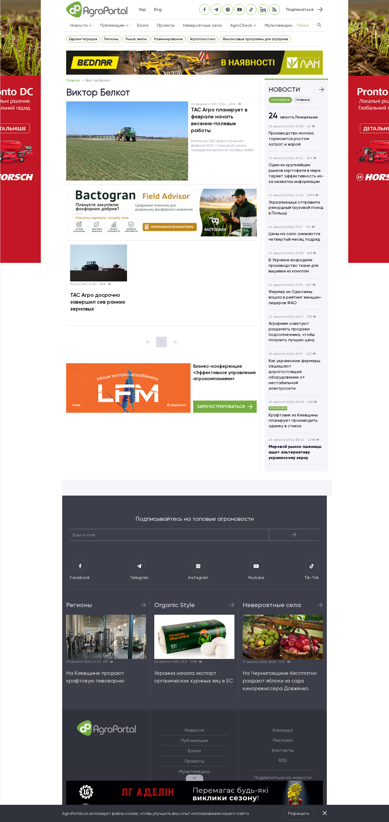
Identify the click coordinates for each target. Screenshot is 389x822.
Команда (283, 730)
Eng (158, 9)
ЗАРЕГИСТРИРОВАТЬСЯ (221, 406)
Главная (73, 80)
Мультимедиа (278, 25)
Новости (194, 730)
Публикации (194, 740)
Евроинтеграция (83, 39)
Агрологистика (202, 39)
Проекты (166, 25)
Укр (142, 9)
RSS (283, 760)
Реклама (283, 740)
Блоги (142, 25)
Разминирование (168, 39)
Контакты (283, 750)
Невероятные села (202, 25)
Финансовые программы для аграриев (255, 39)
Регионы (111, 39)
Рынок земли (136, 39)
